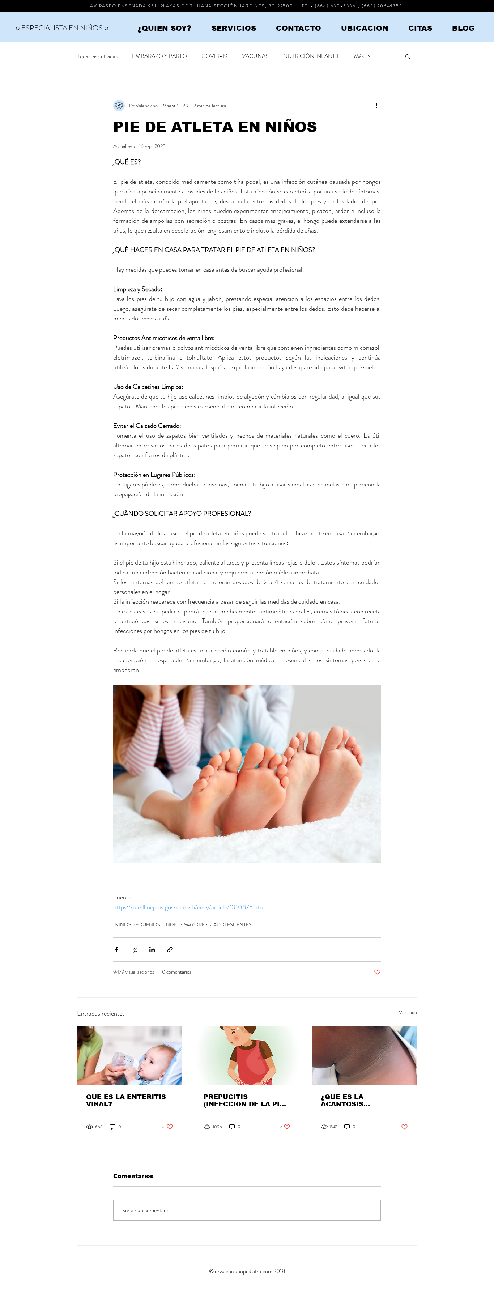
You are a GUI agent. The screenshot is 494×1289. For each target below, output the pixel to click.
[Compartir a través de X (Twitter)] (134, 949)
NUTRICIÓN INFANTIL (311, 56)
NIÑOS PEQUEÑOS (137, 924)
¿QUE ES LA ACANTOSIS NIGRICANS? (343, 1100)
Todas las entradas (97, 56)
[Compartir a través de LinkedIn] (152, 949)
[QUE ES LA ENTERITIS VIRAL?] (129, 1055)
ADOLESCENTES (232, 924)
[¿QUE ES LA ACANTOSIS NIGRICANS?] (364, 1055)
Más (359, 56)
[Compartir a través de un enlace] (169, 949)
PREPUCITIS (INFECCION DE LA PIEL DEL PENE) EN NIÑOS (246, 1100)
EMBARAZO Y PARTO (159, 56)
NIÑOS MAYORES (187, 924)
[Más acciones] (376, 105)
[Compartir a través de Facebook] (116, 949)
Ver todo (408, 1012)
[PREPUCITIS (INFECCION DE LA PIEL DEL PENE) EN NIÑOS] (247, 1055)
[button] (407, 56)
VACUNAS (255, 56)
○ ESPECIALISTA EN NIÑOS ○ (62, 28)
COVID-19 (214, 56)
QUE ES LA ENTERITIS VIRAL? (126, 1100)
